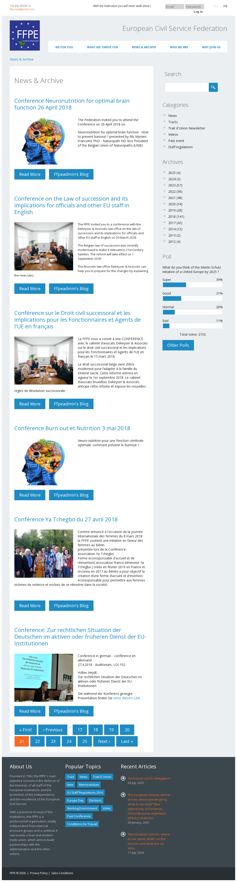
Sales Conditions (62, 873)
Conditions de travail (82, 824)
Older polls (178, 345)
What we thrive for (102, 47)
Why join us (211, 47)
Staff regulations (180, 147)
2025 (172, 172)
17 (80, 729)
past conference (79, 816)
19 (111, 729)
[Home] (25, 22)
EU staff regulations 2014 (85, 792)
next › (104, 741)
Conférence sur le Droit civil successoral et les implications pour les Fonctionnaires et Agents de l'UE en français (77, 319)
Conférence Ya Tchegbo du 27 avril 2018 (66, 519)
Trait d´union (102, 777)
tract (70, 777)
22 (37, 741)
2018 (172, 216)
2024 (172, 179)
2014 (172, 229)
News (172, 115)
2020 (172, 204)
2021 (172, 198)
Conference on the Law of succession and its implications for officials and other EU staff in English (71, 205)
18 (95, 729)
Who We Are (179, 47)
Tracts (173, 122)
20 (127, 729)
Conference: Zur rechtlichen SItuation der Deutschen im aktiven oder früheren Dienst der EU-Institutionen (80, 636)
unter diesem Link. (127, 698)
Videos (173, 134)
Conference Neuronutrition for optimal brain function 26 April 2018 (72, 104)
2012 (172, 241)
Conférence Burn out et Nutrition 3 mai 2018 (72, 428)
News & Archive (144, 47)
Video (107, 808)
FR (225, 6)
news (83, 777)
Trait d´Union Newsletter (186, 128)
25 (84, 741)
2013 (172, 235)
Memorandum (89, 785)
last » (127, 741)
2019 (172, 210)
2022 (172, 191)
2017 (172, 223)
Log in (198, 11)
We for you (64, 47)
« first (25, 729)
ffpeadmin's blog (71, 174)
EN (215, 6)
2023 (172, 185)
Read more (32, 175)
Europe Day (75, 800)
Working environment (82, 808)
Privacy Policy (39, 873)
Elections (95, 800)
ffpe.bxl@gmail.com (22, 9)
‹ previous (52, 729)
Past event (176, 140)
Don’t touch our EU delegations (149, 778)
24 (69, 741)
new (70, 785)
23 (53, 741)
